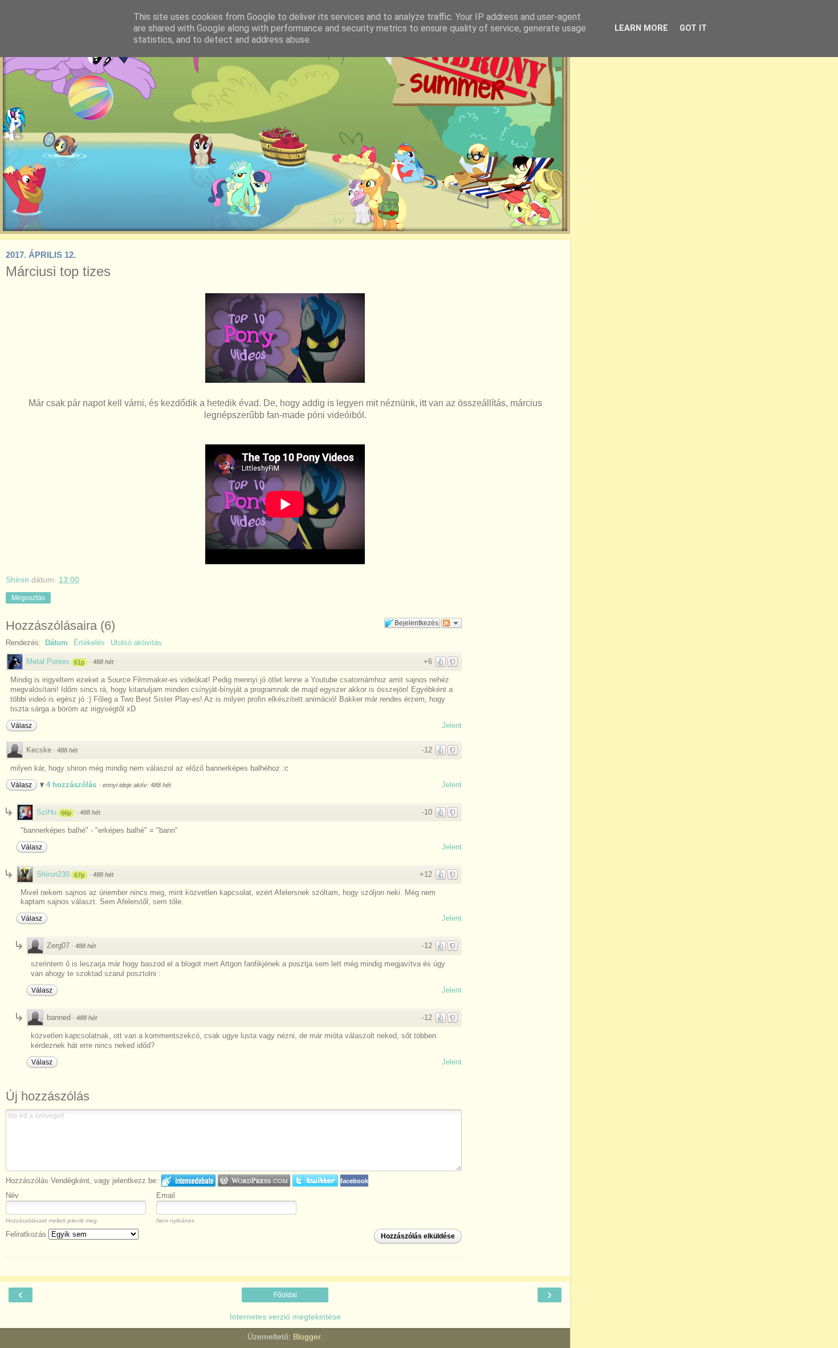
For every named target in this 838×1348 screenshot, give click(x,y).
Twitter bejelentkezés (315, 1181)
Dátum (56, 642)
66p (66, 812)
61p (79, 662)
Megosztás (28, 598)
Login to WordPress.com (254, 1181)
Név (12, 1195)
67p (79, 875)
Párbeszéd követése (451, 623)
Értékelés (89, 642)
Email (165, 1195)
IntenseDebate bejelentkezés (188, 1181)
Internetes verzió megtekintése (285, 1316)
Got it (693, 28)
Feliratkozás (27, 1234)
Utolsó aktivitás (136, 642)
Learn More (641, 28)
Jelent (452, 725)
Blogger (306, 1336)
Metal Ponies (48, 661)
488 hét (103, 661)
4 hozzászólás (72, 784)
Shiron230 (53, 874)
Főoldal (285, 1295)
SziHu (46, 812)
